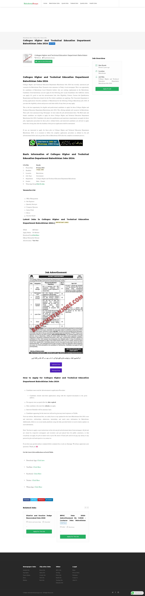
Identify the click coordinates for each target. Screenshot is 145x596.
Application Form (56, 364)
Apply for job (107, 89)
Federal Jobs (74, 3)
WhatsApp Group (56, 370)
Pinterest (42, 499)
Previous (85, 508)
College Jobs (36, 38)
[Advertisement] (72, 19)
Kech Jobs (42, 580)
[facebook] (115, 592)
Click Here (35, 235)
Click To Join (40, 184)
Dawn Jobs (44, 38)
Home (45, 3)
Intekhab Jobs (26, 570)
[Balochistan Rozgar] (31, 2)
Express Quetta (26, 575)
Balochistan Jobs (54, 3)
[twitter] (113, 592)
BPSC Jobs (58, 570)
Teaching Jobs (59, 580)
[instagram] (118, 592)
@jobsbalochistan (49, 58)
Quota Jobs (65, 3)
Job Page (58, 572)
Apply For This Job (39, 531)
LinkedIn (50, 499)
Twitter (34, 499)
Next (88, 508)
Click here (40, 460)
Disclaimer (75, 575)
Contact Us (75, 577)
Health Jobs (93, 3)
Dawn (24, 577)
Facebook (27, 499)
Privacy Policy (75, 572)
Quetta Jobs (84, 3)
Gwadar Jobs (43, 575)
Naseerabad (47, 522)
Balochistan (71, 527)
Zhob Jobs (42, 577)
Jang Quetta (26, 572)
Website (38, 58)
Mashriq (25, 580)
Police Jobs (58, 575)
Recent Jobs (42, 570)
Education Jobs (59, 582)
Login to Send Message (44, 61)
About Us (74, 580)
